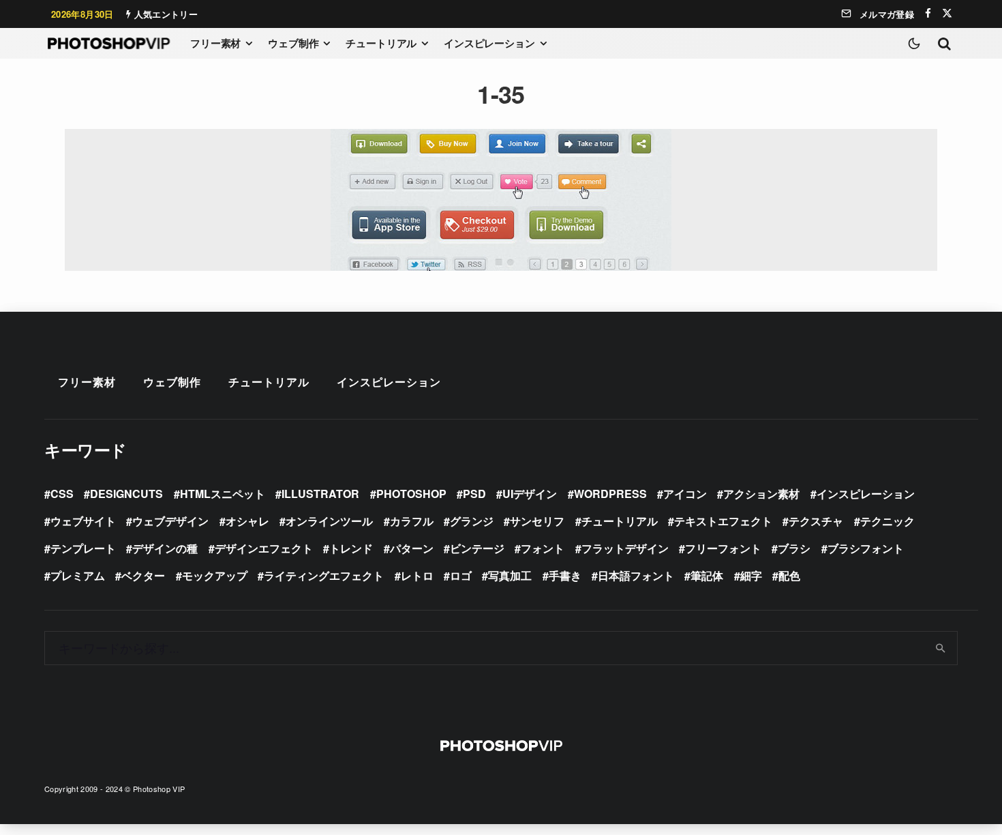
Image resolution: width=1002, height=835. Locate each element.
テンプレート (83, 548)
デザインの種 (165, 548)
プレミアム (77, 575)
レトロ (417, 575)
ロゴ (461, 575)
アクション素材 (761, 493)
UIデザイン (529, 493)
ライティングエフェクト (324, 575)
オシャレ (247, 521)
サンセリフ (537, 521)
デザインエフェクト (264, 548)
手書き (565, 575)
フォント (542, 548)
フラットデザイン (625, 548)
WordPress (610, 493)
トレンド (351, 548)
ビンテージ (477, 548)
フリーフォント (723, 548)
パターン (412, 548)
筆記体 (706, 575)
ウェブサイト (83, 521)
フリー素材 (215, 42)
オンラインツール (329, 521)
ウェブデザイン (170, 521)
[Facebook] (928, 13)
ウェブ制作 (293, 42)
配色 (789, 575)
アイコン (685, 493)
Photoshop (411, 493)
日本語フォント (636, 575)
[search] (941, 648)
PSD (474, 493)
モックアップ (214, 575)
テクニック (887, 521)
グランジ (472, 521)
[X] (947, 13)
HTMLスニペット (222, 493)
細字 (751, 575)
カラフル (412, 521)
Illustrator (320, 493)
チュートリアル (381, 42)
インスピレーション (489, 42)
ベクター (143, 575)
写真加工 (510, 575)
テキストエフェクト (723, 521)
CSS (62, 493)
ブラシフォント (866, 548)
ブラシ (794, 548)
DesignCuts (126, 493)
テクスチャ (816, 521)
